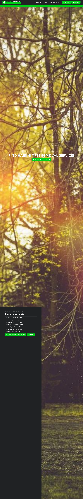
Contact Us (58, 2)
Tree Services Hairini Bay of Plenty (14, 324)
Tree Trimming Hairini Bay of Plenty (14, 320)
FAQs (51, 2)
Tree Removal (38, 2)
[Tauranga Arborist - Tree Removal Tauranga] (11, 3)
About (54, 2)
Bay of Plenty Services (10, 334)
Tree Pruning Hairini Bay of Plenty (14, 322)
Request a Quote (66, 2)
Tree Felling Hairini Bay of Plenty (14, 331)
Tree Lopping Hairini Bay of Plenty (14, 329)
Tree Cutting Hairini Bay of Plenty (14, 327)
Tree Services (44, 2)
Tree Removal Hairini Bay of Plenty (14, 317)
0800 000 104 (76, 2)
